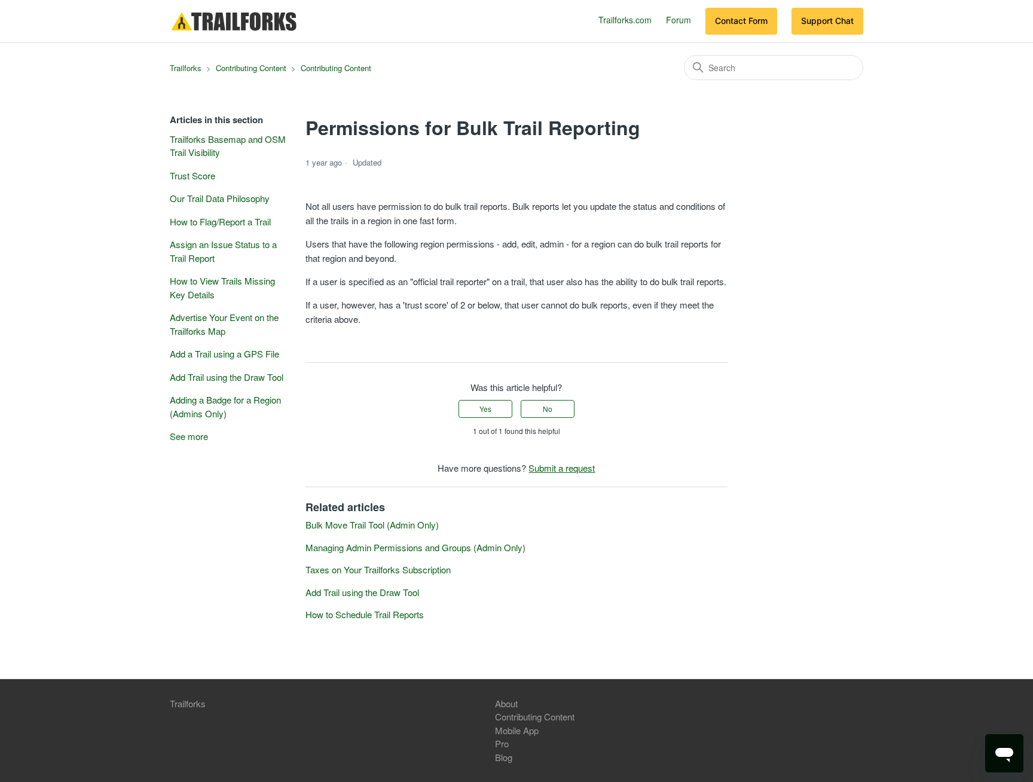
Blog (503, 757)
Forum (678, 20)
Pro (502, 743)
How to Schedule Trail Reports (364, 614)
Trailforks (185, 68)
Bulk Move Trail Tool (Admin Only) (372, 524)
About (506, 703)
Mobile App (517, 730)
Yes (485, 409)
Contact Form (741, 21)
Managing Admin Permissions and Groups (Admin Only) (415, 547)
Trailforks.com (625, 20)
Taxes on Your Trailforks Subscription (378, 569)
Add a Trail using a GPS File (224, 353)
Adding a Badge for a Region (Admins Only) (225, 406)
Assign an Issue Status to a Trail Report (223, 251)
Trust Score (192, 175)
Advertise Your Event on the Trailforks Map (224, 324)
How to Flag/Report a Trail (220, 221)
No (547, 409)
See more (189, 436)
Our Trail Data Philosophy (220, 198)
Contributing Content (251, 68)
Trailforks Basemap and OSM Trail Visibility (228, 146)
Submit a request (561, 468)
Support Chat (827, 21)
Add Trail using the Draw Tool (226, 377)
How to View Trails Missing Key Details (222, 287)
